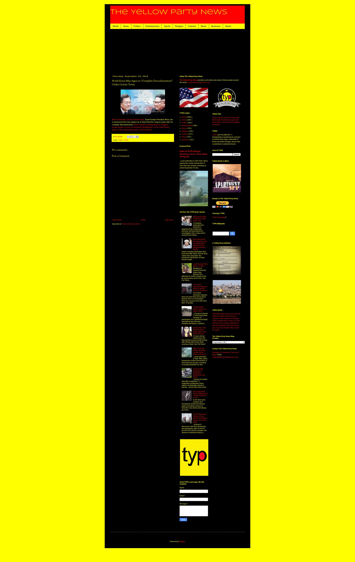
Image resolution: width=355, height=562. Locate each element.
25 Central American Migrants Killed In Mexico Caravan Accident (200, 287)
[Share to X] (134, 136)
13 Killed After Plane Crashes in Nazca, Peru (199, 309)
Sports (167, 26)
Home (143, 220)
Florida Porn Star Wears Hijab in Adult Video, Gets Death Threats (199, 331)
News (126, 26)
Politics (137, 26)
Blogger (182, 541)
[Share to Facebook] (137, 136)
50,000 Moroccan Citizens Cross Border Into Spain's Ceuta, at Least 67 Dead (200, 418)
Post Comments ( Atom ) (131, 224)
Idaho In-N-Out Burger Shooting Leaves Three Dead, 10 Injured (194, 154)
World (115, 26)
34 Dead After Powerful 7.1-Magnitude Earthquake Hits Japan (199, 373)
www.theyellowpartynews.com (198, 82)
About (228, 26)
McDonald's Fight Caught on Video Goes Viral (199, 219)
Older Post (169, 220)
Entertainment (152, 26)
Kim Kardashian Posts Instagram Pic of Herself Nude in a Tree (200, 395)
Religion (179, 26)
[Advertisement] (181, 49)
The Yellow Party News (168, 12)
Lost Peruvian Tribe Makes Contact (200, 265)
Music (204, 26)
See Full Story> (146, 130)
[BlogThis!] (131, 136)
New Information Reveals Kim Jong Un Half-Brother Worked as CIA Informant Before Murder (200, 244)
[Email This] (128, 136)
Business (215, 26)
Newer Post (117, 220)
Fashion (192, 26)
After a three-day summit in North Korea (128, 119)
